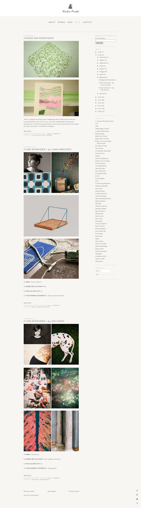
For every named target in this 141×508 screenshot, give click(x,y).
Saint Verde (99, 241)
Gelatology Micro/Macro (56, 119)
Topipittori (98, 254)
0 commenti (56, 133)
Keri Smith (99, 188)
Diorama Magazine (101, 158)
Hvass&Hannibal (101, 173)
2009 (100, 111)
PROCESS (49, 135)
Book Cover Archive (102, 139)
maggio (102, 71)
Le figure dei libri (101, 193)
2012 (99, 103)
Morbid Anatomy (101, 206)
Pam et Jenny (100, 226)
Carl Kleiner (99, 148)
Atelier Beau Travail (102, 128)
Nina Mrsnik (99, 216)
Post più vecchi (74, 491)
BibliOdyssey (99, 134)
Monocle (98, 203)
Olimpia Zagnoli (101, 223)
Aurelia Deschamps (102, 131)
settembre (103, 63)
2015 (99, 55)
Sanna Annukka (100, 244)
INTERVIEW (45, 307)
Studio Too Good (100, 251)
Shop (70, 22)
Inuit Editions (43, 126)
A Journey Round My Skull (104, 121)
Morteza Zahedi (100, 208)
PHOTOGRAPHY (44, 479)
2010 (100, 108)
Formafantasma (100, 166)
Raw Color (98, 236)
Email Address (100, 38)
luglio (101, 66)
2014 (100, 97)
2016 (100, 52)
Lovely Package (100, 196)
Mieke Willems (100, 201)
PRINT (43, 135)
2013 (99, 100)
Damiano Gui (99, 153)
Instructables (99, 178)
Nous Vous (99, 218)
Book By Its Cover (101, 136)
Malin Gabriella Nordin (103, 198)
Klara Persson (100, 191)
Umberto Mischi (100, 256)
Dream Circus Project (102, 161)
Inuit (96, 181)
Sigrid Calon (99, 249)
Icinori (97, 176)
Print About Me (100, 231)
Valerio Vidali (100, 259)
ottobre (102, 60)
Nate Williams (100, 211)
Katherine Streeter (101, 186)
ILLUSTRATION (36, 135)
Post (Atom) (35, 495)
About (52, 22)
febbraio (102, 77)
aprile (101, 74)
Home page (52, 491)
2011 (99, 106)
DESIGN (39, 307)
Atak (96, 126)
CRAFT (34, 307)
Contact (87, 22)
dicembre (103, 57)
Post (99, 271)
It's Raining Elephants (102, 183)
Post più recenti (29, 491)
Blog (77, 22)
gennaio (102, 93)
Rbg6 (97, 239)
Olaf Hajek (98, 221)
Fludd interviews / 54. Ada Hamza (44, 321)
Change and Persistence (39, 38)
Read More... (28, 131)
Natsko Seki (99, 213)
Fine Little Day (100, 163)
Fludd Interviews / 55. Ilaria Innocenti (47, 149)
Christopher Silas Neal (103, 151)
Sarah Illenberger (101, 246)
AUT (96, 124)
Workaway (99, 261)
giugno (102, 69)
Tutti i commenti (104, 275)
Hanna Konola (100, 168)
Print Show (99, 233)
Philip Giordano (100, 229)
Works (61, 22)
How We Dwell (100, 171)
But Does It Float (101, 146)
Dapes (97, 156)
